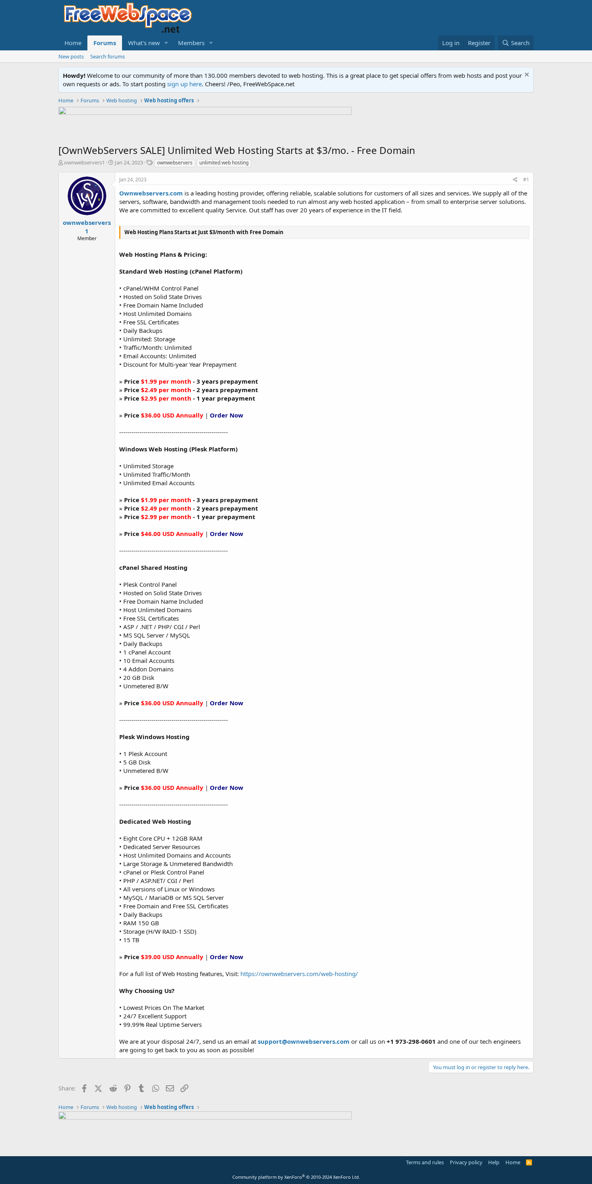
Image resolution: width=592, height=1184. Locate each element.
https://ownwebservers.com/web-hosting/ (299, 974)
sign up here (184, 84)
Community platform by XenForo (296, 1177)
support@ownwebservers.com (304, 1041)
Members (191, 43)
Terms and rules (425, 1162)
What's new (144, 43)
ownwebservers (175, 162)
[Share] (515, 180)
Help (493, 1162)
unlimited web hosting (223, 162)
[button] (166, 42)
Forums (104, 43)
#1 (526, 179)
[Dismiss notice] (525, 75)
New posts (71, 56)
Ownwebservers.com (151, 193)
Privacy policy (466, 1162)
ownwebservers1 (84, 162)
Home (72, 43)
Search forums (107, 56)
